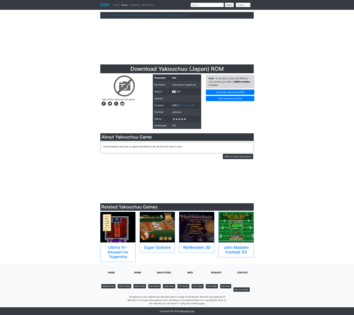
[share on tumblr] (116, 103)
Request (216, 272)
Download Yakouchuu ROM (230, 92)
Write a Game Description (238, 156)
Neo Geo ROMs (241, 289)
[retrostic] (105, 5)
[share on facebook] (103, 103)
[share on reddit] (121, 103)
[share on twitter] (109, 103)
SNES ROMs (124, 286)
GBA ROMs (169, 286)
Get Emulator (186, 105)
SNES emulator (242, 81)
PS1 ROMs (183, 286)
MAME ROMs (108, 286)
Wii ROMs (225, 286)
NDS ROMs (140, 286)
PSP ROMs (212, 286)
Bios (190, 272)
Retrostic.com (187, 311)
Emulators (135, 5)
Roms (124, 5)
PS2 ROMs (197, 286)
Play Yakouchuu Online (230, 98)
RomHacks (148, 5)
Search (229, 5)
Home (117, 5)
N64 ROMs (154, 286)
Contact (242, 272)
